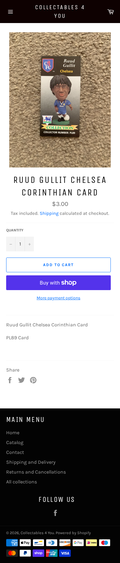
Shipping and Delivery (30, 462)
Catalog (14, 442)
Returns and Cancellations (36, 472)
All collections (21, 482)
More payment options (58, 298)
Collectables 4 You (60, 11)
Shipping (49, 213)
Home (12, 432)
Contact (15, 452)
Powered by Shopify (73, 532)
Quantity (14, 230)
